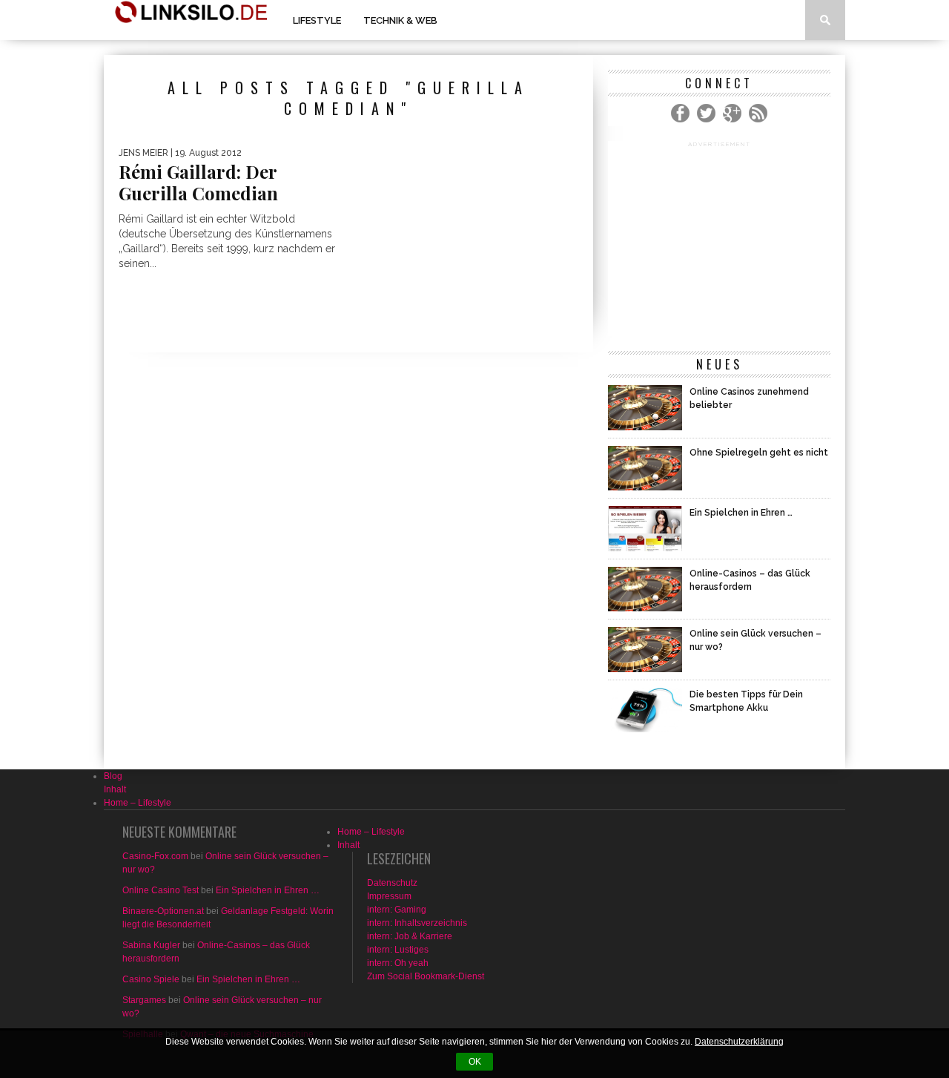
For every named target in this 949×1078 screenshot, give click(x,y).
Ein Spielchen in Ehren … (268, 890)
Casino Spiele (150, 979)
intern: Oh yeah (398, 963)
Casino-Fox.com (155, 856)
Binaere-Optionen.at (163, 911)
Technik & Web (400, 20)
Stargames (144, 1000)
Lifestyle (317, 20)
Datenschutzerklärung (739, 1041)
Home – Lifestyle (137, 803)
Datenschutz (392, 883)
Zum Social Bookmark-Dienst (425, 976)
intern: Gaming (396, 909)
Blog (113, 776)
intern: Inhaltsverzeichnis (417, 923)
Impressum (389, 896)
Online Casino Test (160, 890)
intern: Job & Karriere (409, 936)
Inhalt (115, 789)
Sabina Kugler (151, 945)
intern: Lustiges (398, 949)
